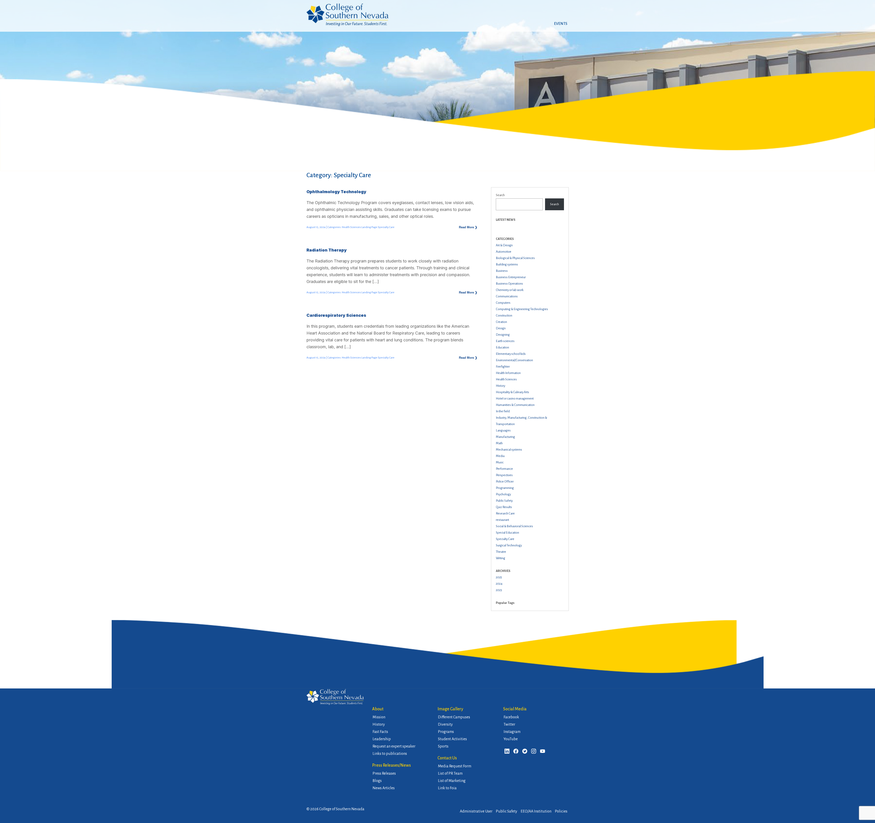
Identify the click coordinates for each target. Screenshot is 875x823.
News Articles (384, 788)
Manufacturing (505, 437)
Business (502, 271)
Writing (500, 558)
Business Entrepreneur (511, 277)
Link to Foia (447, 788)
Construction (504, 315)
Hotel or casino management (515, 398)
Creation (501, 322)
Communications (507, 296)
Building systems (507, 264)
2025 (499, 577)
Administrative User (476, 811)
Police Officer (505, 481)
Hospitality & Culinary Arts (512, 392)
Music (500, 462)
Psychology (503, 494)
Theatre (501, 551)
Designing (503, 334)
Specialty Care (505, 539)
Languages (503, 430)
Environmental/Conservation (514, 360)
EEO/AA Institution (536, 811)
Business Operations (509, 283)
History (500, 385)
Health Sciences (506, 379)
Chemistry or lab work (509, 290)
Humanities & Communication (515, 405)
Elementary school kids (511, 354)
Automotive (503, 251)
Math (499, 443)
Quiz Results (504, 507)
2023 (499, 590)
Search (500, 195)
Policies (561, 811)
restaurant (502, 520)
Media (500, 456)
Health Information (508, 373)
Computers (503, 302)
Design (501, 328)
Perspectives (504, 475)
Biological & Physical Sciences (515, 258)
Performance (504, 468)
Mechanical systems (509, 449)
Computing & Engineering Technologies (522, 309)
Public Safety (504, 500)
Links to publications (390, 754)
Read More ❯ (468, 227)
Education (502, 347)
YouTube (511, 739)
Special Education (507, 532)
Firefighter (503, 366)
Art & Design (504, 245)
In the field (503, 411)
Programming (505, 488)
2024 (499, 583)
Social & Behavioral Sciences (514, 526)
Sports (443, 746)
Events (560, 24)
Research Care (505, 513)
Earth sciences (505, 341)
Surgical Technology (509, 545)
